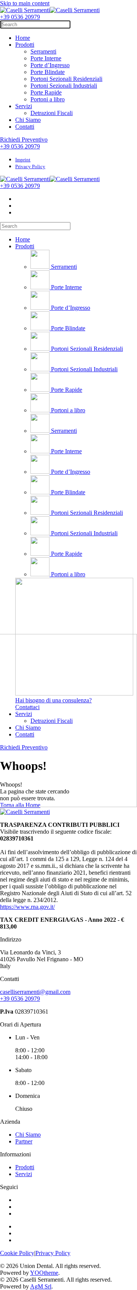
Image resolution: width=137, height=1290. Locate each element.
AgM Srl (40, 1286)
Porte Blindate (47, 72)
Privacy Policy (30, 166)
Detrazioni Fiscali (51, 113)
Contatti (24, 126)
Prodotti (24, 44)
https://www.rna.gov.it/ (27, 907)
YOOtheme (44, 1272)
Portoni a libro (47, 99)
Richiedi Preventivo (24, 139)
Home (22, 38)
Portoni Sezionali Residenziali (66, 79)
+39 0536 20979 (20, 17)
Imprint (22, 159)
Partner (23, 1141)
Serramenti (43, 51)
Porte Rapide (46, 92)
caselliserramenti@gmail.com (35, 992)
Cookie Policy (17, 1253)
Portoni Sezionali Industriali (63, 85)
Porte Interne (45, 58)
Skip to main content (24, 3)
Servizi (23, 106)
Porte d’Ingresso (50, 65)
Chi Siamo (28, 120)
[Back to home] (50, 10)
